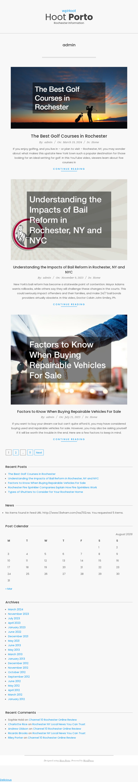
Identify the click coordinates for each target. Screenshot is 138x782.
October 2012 (17, 672)
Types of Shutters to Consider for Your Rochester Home (45, 492)
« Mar (8, 589)
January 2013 (16, 659)
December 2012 (18, 663)
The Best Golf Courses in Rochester (69, 136)
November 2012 (18, 668)
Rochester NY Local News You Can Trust (58, 724)
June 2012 (14, 681)
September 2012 (19, 676)
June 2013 (14, 645)
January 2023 (17, 627)
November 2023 (18, 614)
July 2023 (14, 618)
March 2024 (15, 609)
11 (30, 452)
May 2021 (14, 641)
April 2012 (14, 690)
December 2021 (18, 636)
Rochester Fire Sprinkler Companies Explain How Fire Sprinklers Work (52, 487)
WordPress (88, 760)
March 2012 (15, 694)
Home (95, 142)
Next (39, 452)
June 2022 (14, 632)
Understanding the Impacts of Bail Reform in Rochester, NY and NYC (69, 270)
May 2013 (14, 650)
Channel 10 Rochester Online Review (53, 720)
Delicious (6, 780)
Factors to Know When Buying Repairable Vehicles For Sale (69, 411)
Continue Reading (69, 169)
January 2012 (16, 699)
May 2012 (14, 685)
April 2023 (14, 623)
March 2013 (15, 654)
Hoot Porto (64, 760)
